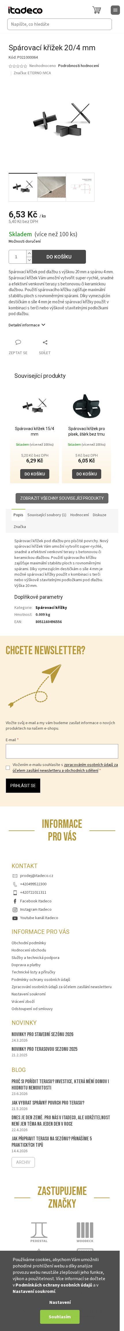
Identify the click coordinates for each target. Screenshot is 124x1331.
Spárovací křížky (51, 608)
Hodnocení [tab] (79, 515)
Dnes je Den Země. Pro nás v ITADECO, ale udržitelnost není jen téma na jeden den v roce (61, 1121)
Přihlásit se (23, 785)
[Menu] (115, 10)
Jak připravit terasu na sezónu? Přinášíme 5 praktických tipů (52, 1142)
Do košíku (59, 257)
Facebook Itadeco (36, 901)
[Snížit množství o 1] (29, 260)
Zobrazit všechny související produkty (62, 498)
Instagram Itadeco (36, 909)
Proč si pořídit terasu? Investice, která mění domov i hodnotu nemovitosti (60, 1085)
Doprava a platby (26, 965)
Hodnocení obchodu (29, 950)
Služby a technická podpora (35, 958)
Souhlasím (60, 1317)
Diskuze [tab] (99, 515)
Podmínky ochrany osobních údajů (41, 980)
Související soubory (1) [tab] (46, 515)
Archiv (23, 1162)
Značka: (32, 73)
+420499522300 (33, 884)
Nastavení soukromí (34, 1291)
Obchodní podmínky (29, 943)
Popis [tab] (18, 515)
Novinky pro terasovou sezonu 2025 (44, 1049)
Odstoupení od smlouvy (32, 1009)
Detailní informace (24, 325)
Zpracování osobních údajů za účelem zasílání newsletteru (62, 987)
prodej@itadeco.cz (36, 876)
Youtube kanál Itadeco (39, 918)
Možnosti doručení (25, 241)
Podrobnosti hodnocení (78, 66)
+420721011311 (33, 892)
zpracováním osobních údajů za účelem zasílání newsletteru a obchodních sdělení (65, 768)
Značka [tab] (20, 527)
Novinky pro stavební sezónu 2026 (42, 1034)
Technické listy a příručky (33, 972)
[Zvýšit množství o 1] (29, 253)
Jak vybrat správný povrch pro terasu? (48, 1103)
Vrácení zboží (23, 1002)
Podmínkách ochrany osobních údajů (54, 1285)
